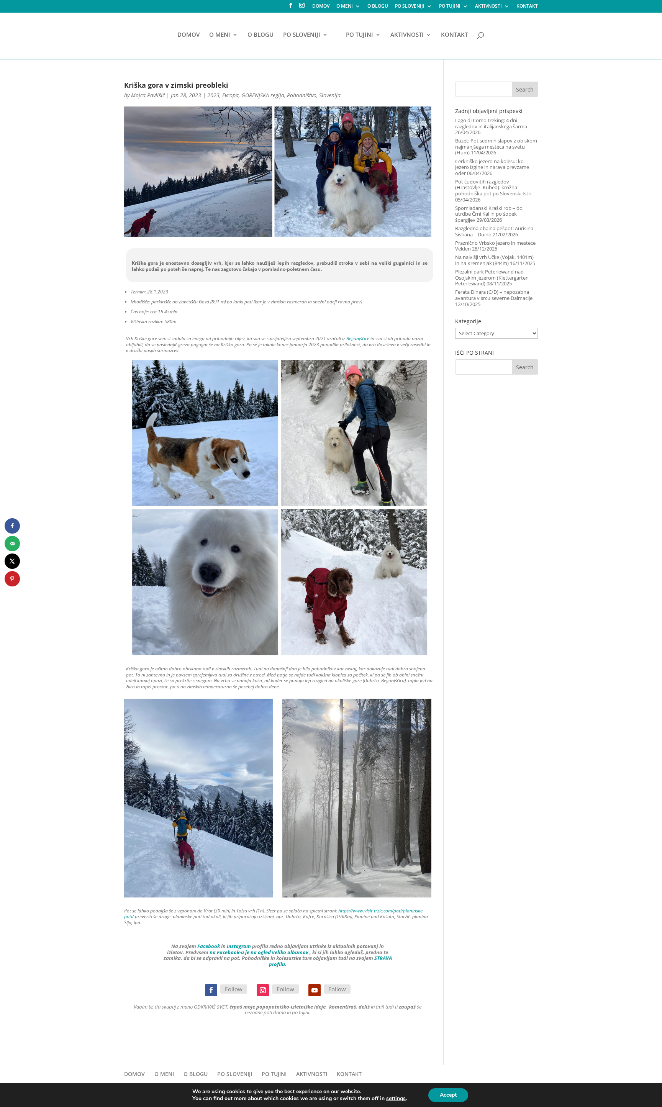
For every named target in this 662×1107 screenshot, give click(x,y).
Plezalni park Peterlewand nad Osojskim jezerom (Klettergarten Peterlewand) (492, 277)
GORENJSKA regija (262, 95)
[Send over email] (12, 543)
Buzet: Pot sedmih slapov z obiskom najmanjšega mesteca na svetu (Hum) (496, 146)
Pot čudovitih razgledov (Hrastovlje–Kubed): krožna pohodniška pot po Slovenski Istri (493, 187)
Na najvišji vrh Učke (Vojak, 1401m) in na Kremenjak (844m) (494, 260)
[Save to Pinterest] (12, 578)
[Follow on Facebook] (211, 990)
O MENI (344, 6)
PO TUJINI (449, 6)
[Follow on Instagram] (263, 990)
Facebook (208, 946)
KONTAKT (527, 6)
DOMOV (320, 6)
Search (525, 89)
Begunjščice (357, 338)
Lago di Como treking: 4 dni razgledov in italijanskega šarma (491, 123)
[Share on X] (12, 561)
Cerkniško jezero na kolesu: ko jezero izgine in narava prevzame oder (492, 167)
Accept (448, 1095)
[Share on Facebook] (12, 526)
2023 (213, 95)
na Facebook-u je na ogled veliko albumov (259, 952)
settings (396, 1098)
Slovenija (330, 95)
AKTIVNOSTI (488, 6)
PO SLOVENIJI (409, 6)
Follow (234, 989)
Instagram (239, 946)
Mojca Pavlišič (148, 95)
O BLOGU (377, 6)
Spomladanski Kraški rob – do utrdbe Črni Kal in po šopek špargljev (489, 214)
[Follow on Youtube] (314, 990)
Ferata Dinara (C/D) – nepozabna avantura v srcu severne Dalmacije (494, 294)
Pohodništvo (301, 95)
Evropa (230, 95)
